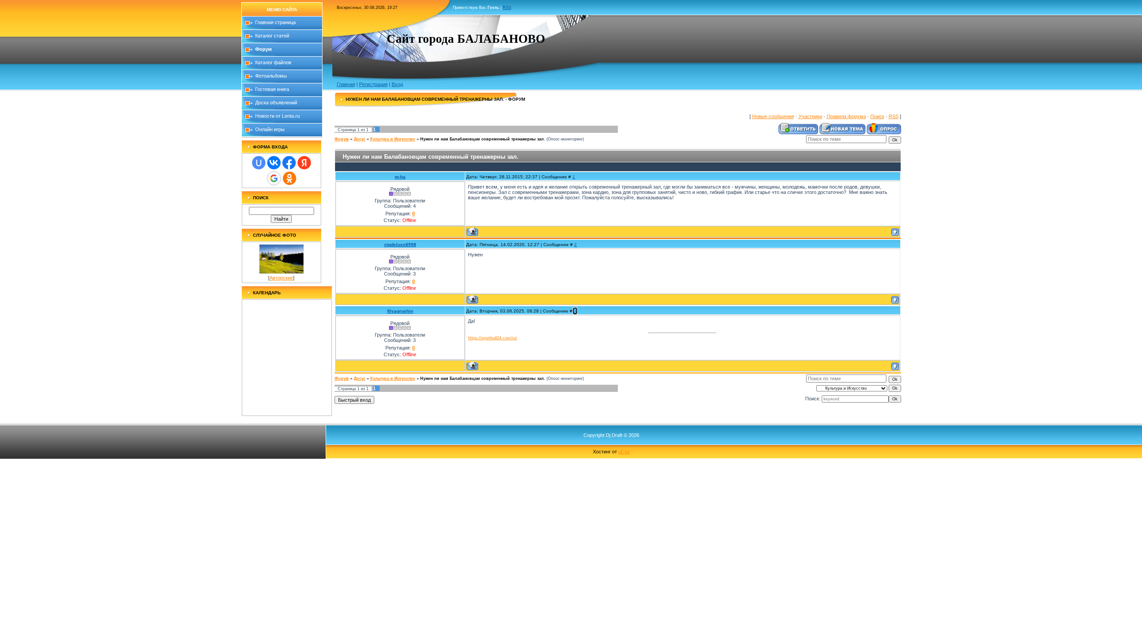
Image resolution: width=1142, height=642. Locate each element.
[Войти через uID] (258, 162)
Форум (342, 139)
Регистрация (373, 84)
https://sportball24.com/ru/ (492, 338)
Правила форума (846, 116)
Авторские (281, 277)
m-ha (400, 176)
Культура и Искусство (392, 139)
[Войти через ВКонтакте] (274, 162)
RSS (507, 7)
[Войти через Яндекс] (304, 162)
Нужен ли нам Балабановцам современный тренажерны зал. (482, 139)
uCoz (624, 451)
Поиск (877, 116)
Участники (810, 116)
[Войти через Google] (274, 178)
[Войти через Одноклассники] (289, 178)
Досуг (359, 139)
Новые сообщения (773, 116)
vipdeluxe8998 (400, 244)
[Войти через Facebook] (289, 162)
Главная (346, 84)
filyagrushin (400, 311)
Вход (397, 84)
